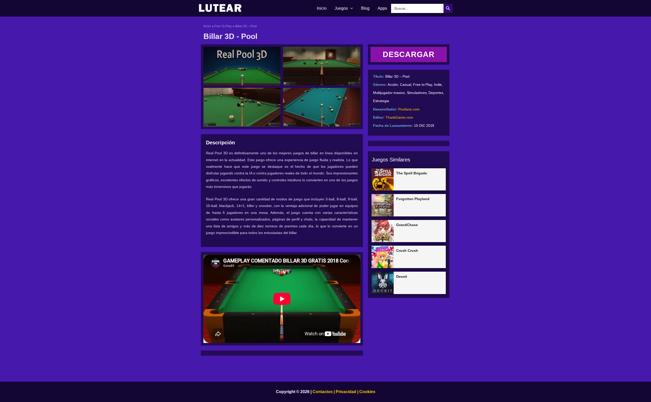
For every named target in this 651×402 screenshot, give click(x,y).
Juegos (341, 8)
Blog (365, 8)
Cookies (366, 392)
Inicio (322, 8)
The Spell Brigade (411, 173)
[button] (350, 8)
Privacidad (346, 392)
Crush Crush (407, 250)
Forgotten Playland (413, 199)
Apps (382, 8)
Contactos (323, 392)
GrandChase (407, 225)
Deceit (401, 276)
